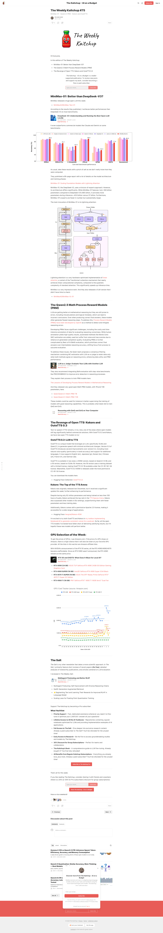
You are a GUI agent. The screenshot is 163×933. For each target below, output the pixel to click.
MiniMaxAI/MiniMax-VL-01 (64, 297)
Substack (73, 929)
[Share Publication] (142, 3)
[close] (97, 868)
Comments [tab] (55, 824)
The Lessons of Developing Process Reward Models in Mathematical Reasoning (81, 383)
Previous (57, 812)
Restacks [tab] (61, 824)
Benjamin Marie (59, 17)
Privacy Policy (94, 901)
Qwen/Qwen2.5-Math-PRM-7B (65, 394)
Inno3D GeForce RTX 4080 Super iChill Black (91, 571)
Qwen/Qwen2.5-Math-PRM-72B (66, 397)
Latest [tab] (57, 845)
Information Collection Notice (81, 901)
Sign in (158, 3)
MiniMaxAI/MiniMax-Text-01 (64, 105)
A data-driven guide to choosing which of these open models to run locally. (72, 855)
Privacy (81, 921)
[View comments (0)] (58, 22)
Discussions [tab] (63, 845)
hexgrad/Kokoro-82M (73, 514)
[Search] (138, 3)
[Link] (48, 96)
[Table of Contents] (2, 466)
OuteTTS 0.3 (78, 480)
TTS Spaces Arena (97, 498)
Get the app (89, 925)
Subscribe (149, 3)
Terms (85, 921)
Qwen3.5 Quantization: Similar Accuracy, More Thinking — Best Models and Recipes (73, 865)
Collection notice (92, 921)
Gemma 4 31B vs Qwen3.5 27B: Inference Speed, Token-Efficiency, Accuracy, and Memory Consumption (73, 851)
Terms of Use (89, 899)
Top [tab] (53, 845)
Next (107, 812)
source (81, 273)
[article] (81, 854)
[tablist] (58, 824)
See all (54, 895)
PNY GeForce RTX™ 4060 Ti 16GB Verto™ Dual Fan (90, 580)
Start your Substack (77, 925)
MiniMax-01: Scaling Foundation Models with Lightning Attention (75, 183)
